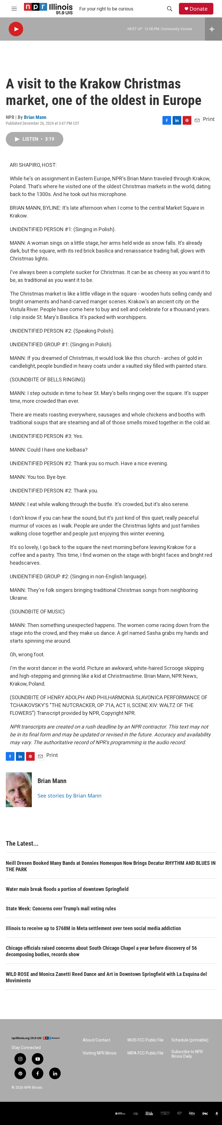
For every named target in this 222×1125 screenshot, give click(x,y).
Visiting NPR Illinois (99, 1053)
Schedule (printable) (189, 1040)
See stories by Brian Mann (69, 795)
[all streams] (213, 29)
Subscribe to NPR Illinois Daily (187, 1054)
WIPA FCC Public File (145, 1053)
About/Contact (96, 1040)
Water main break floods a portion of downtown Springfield (67, 889)
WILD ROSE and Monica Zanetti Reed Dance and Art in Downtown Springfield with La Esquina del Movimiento (106, 977)
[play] (16, 29)
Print (209, 118)
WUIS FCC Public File (145, 1040)
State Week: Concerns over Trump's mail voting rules (61, 908)
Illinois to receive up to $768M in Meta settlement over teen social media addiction (93, 928)
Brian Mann (35, 117)
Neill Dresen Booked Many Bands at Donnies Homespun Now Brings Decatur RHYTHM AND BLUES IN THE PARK (111, 866)
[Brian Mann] (19, 789)
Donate (199, 9)
